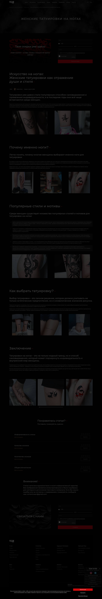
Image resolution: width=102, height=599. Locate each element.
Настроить (82, 592)
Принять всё (83, 589)
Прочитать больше (83, 596)
